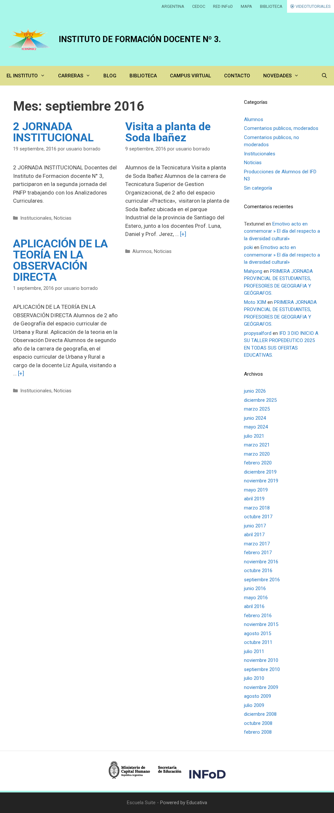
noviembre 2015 (261, 624)
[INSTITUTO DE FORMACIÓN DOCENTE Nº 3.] (29, 39)
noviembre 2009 (261, 687)
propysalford (257, 333)
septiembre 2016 (262, 580)
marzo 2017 (257, 544)
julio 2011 (254, 651)
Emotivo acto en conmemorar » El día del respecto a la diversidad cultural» (282, 231)
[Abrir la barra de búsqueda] (324, 76)
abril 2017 (254, 535)
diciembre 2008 (260, 714)
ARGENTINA (172, 6)
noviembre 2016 (261, 562)
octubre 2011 (258, 642)
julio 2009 (254, 705)
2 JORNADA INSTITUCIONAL (53, 132)
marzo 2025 (257, 409)
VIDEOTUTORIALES (313, 6)
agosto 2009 (257, 696)
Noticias (62, 218)
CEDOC (198, 6)
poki (248, 247)
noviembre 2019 (261, 481)
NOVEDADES (277, 76)
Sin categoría (258, 188)
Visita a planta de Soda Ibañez (168, 132)
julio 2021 (254, 436)
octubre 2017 (258, 517)
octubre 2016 (258, 570)
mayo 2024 (256, 427)
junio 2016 (255, 588)
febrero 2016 (258, 615)
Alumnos (142, 251)
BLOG (109, 76)
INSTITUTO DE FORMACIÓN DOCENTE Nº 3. (140, 39)
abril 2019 (254, 499)
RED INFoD (223, 6)
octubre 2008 (258, 723)
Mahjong (253, 271)
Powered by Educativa (183, 802)
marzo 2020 (257, 454)
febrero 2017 (258, 552)
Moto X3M (255, 302)
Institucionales (36, 218)
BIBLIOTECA (271, 6)
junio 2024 (255, 418)
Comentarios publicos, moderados (281, 128)
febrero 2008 (258, 732)
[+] (183, 234)
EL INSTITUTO (22, 76)
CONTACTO (237, 76)
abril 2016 (254, 606)
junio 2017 (255, 526)
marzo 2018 (257, 508)
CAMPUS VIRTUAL (190, 76)
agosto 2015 (257, 633)
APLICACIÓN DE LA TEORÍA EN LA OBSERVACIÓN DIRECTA (60, 260)
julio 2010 (254, 678)
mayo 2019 (256, 490)
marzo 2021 (257, 445)
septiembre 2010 (262, 669)
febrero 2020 (258, 463)
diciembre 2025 (260, 400)
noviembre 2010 (261, 660)
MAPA (246, 6)
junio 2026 (255, 391)
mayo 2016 (256, 598)
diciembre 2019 (260, 472)
